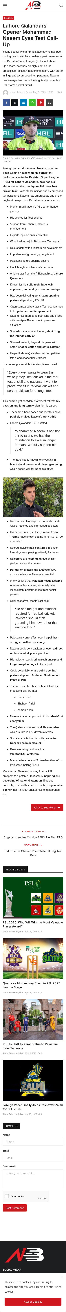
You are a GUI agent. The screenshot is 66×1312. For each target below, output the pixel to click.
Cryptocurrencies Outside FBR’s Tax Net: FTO (33, 837)
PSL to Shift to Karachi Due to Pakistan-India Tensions (30, 1046)
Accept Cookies (33, 1301)
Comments (11, 1126)
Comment (9, 1166)
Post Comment (15, 1208)
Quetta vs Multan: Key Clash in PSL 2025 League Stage (31, 985)
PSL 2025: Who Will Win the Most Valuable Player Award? (33, 924)
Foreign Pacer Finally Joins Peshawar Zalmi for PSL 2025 (33, 1107)
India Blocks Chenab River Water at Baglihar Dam (33, 853)
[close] (62, 1277)
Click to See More (46, 807)
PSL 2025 (8, 18)
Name (6, 1135)
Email (6, 1150)
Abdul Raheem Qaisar (13, 931)
